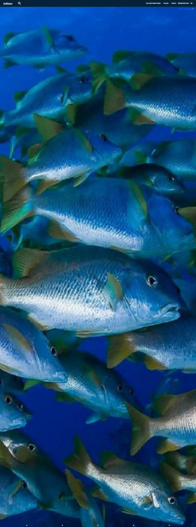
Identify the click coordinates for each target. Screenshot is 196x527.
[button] (153, 3)
